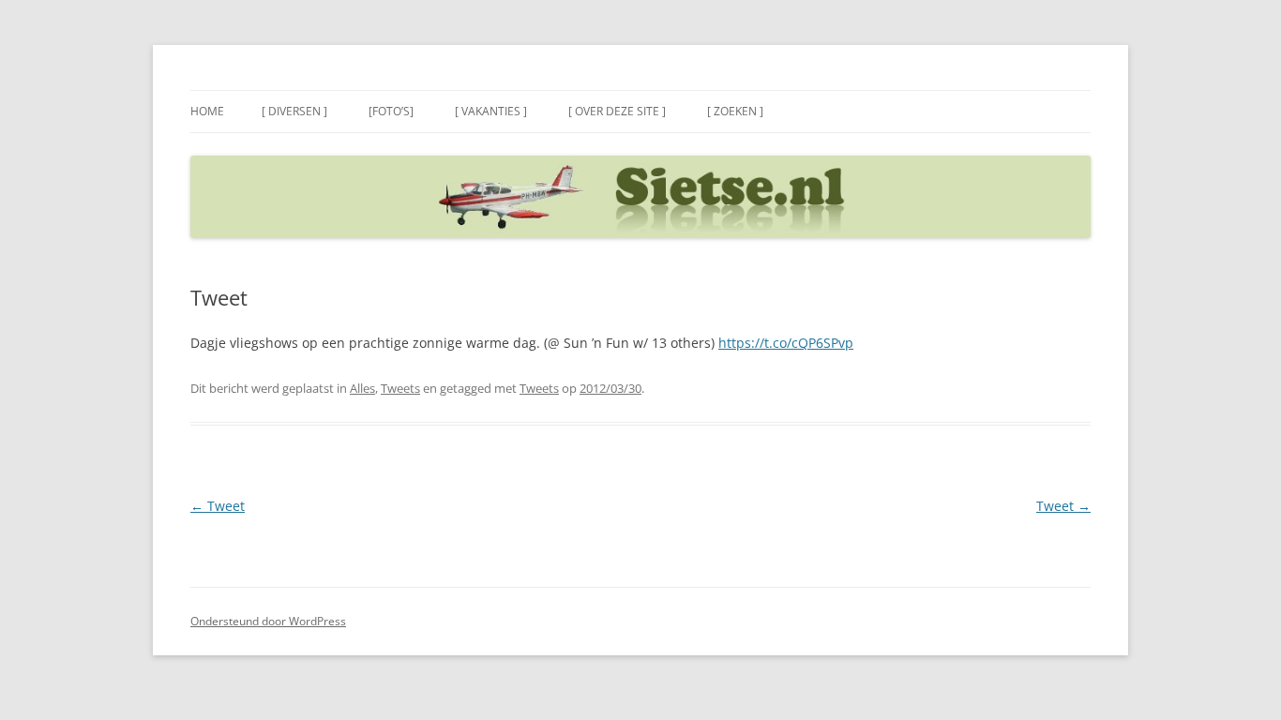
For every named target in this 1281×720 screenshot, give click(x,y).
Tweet (217, 506)
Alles (362, 388)
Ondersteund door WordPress (268, 621)
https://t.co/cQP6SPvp (785, 343)
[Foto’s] (391, 111)
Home (207, 111)
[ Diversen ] (294, 111)
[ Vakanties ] (491, 111)
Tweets (400, 388)
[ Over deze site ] (617, 111)
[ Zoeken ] (735, 111)
